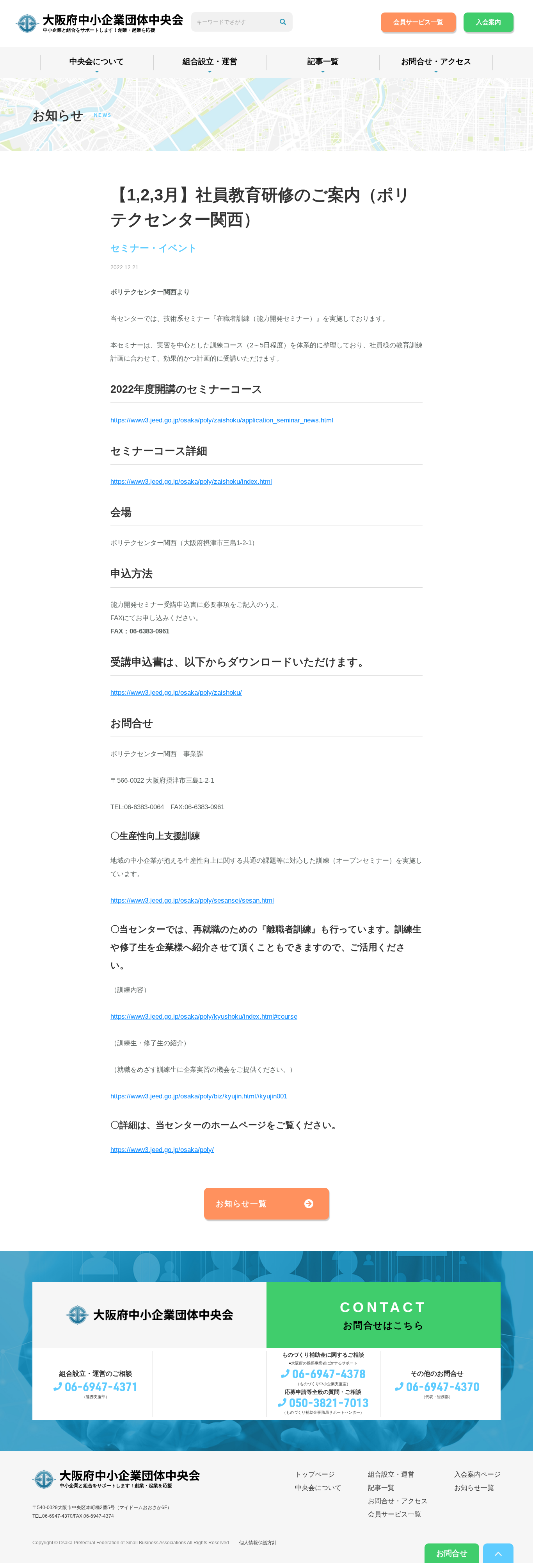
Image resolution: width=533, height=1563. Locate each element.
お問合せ (451, 1553)
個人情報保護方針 (258, 1542)
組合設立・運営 (210, 61)
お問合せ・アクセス (436, 61)
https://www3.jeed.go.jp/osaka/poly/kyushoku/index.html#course (203, 1016)
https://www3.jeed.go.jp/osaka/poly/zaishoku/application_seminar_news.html (221, 420)
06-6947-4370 (443, 1386)
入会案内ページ (477, 1474)
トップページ (315, 1474)
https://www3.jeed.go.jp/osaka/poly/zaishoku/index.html (191, 481)
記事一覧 (323, 61)
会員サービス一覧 (418, 22)
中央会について (96, 61)
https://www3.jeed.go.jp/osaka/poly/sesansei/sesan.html (192, 900)
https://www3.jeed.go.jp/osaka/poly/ (162, 1149)
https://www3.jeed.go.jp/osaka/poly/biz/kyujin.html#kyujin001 (198, 1096)
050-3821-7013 (329, 1402)
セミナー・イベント (153, 248)
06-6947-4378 (329, 1373)
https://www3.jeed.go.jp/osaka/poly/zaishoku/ (176, 692)
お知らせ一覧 (241, 1203)
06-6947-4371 (101, 1386)
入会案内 (488, 22)
